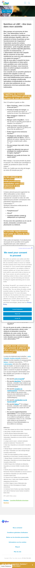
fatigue (6, 362)
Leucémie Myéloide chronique (19, 500)
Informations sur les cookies (17, 542)
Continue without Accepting (25, 248)
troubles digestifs (15, 358)
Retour (9, 11)
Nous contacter (17, 527)
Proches (6, 500)
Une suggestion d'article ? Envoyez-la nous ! (17, 565)
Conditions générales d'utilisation (17, 532)
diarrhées (17, 381)
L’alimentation (8, 364)
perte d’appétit (19, 379)
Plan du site (17, 551)
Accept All (17, 318)
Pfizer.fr (17, 547)
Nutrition (6, 502)
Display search (29, 3)
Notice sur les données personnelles (17, 537)
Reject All (17, 313)
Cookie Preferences (6, 566)
